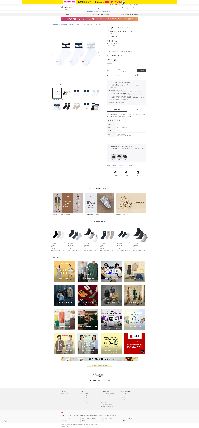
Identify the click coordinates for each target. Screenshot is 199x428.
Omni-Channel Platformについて (108, 406)
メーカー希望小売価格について (128, 167)
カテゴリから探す (84, 397)
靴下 (85, 24)
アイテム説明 (117, 109)
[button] (76, 55)
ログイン (123, 51)
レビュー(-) (136, 109)
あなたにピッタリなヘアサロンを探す (68, 418)
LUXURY (62, 395)
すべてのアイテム (84, 402)
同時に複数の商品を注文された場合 (114, 167)
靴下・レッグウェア (78, 24)
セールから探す (84, 400)
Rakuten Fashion (56, 24)
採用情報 (96, 424)
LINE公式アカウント (125, 399)
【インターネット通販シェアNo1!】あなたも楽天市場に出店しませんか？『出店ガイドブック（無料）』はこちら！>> (93, 415)
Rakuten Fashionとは (105, 395)
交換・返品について (130, 165)
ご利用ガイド (103, 397)
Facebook (123, 395)
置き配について (122, 165)
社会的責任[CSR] (89, 424)
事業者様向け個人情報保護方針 (79, 424)
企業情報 (62, 424)
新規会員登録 (123, 393)
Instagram (123, 397)
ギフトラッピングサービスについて (118, 152)
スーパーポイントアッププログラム (108, 393)
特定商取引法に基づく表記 (106, 404)
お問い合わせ (103, 400)
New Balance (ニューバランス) (67, 24)
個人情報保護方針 (68, 424)
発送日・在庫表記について (112, 165)
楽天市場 (136, 4)
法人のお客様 (103, 402)
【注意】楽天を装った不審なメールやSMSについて (99, 365)
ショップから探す (84, 395)
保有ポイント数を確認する (127, 418)
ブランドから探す (84, 393)
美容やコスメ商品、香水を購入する (89, 418)
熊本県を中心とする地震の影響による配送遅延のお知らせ (99, 11)
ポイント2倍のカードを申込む (108, 418)
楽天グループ (128, 4)
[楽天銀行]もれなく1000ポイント (117, 4)
